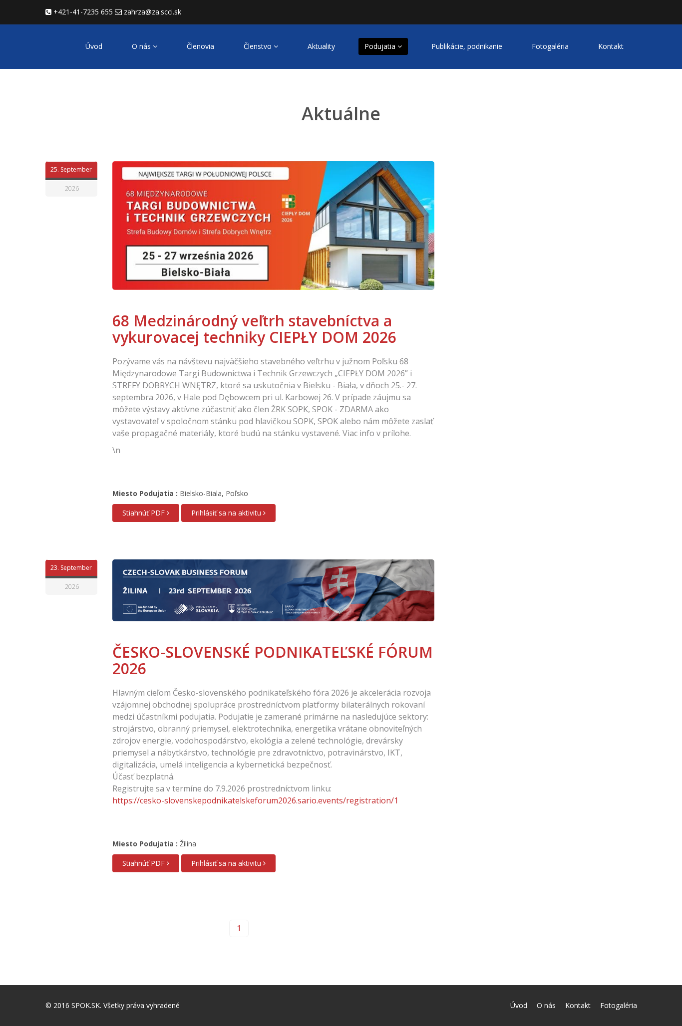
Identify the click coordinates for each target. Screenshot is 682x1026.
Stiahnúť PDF (144, 512)
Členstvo (259, 46)
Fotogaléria (550, 46)
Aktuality (321, 46)
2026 (72, 188)
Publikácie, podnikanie (466, 46)
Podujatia (380, 46)
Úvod (93, 46)
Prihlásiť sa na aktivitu (227, 512)
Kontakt (611, 46)
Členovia (200, 46)
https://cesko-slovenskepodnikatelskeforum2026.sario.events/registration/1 (255, 800)
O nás (142, 46)
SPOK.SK (85, 1005)
